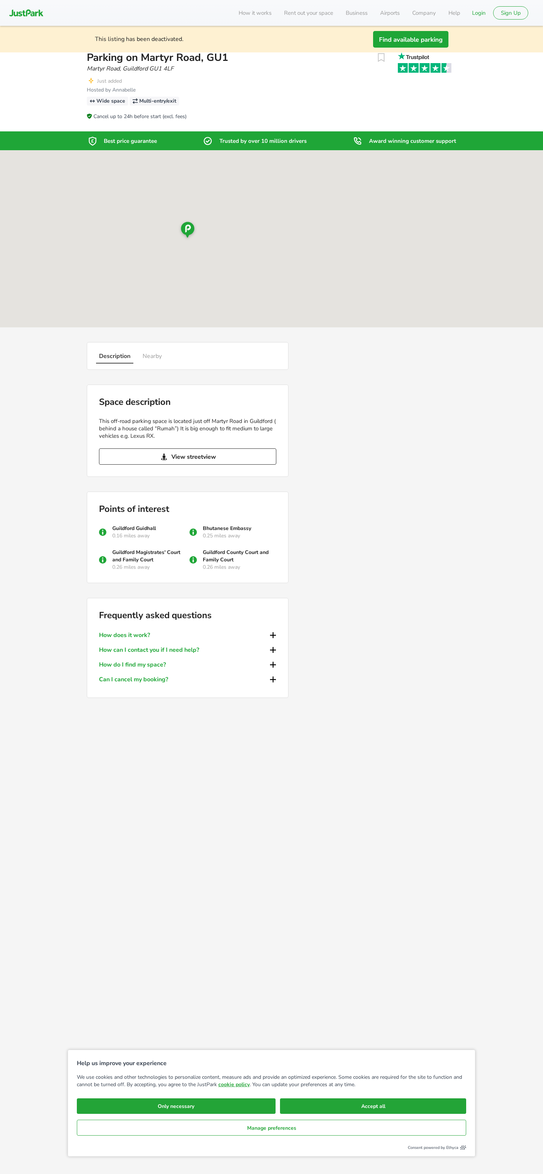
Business (357, 13)
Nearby (152, 356)
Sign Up (511, 13)
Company (424, 13)
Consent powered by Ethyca (433, 1147)
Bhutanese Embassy (227, 528)
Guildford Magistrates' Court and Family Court (146, 556)
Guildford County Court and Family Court (236, 556)
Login (479, 13)
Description (114, 356)
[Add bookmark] (381, 57)
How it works (255, 13)
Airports (390, 13)
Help (454, 13)
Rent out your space (308, 13)
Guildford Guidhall (134, 528)
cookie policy (234, 1084)
